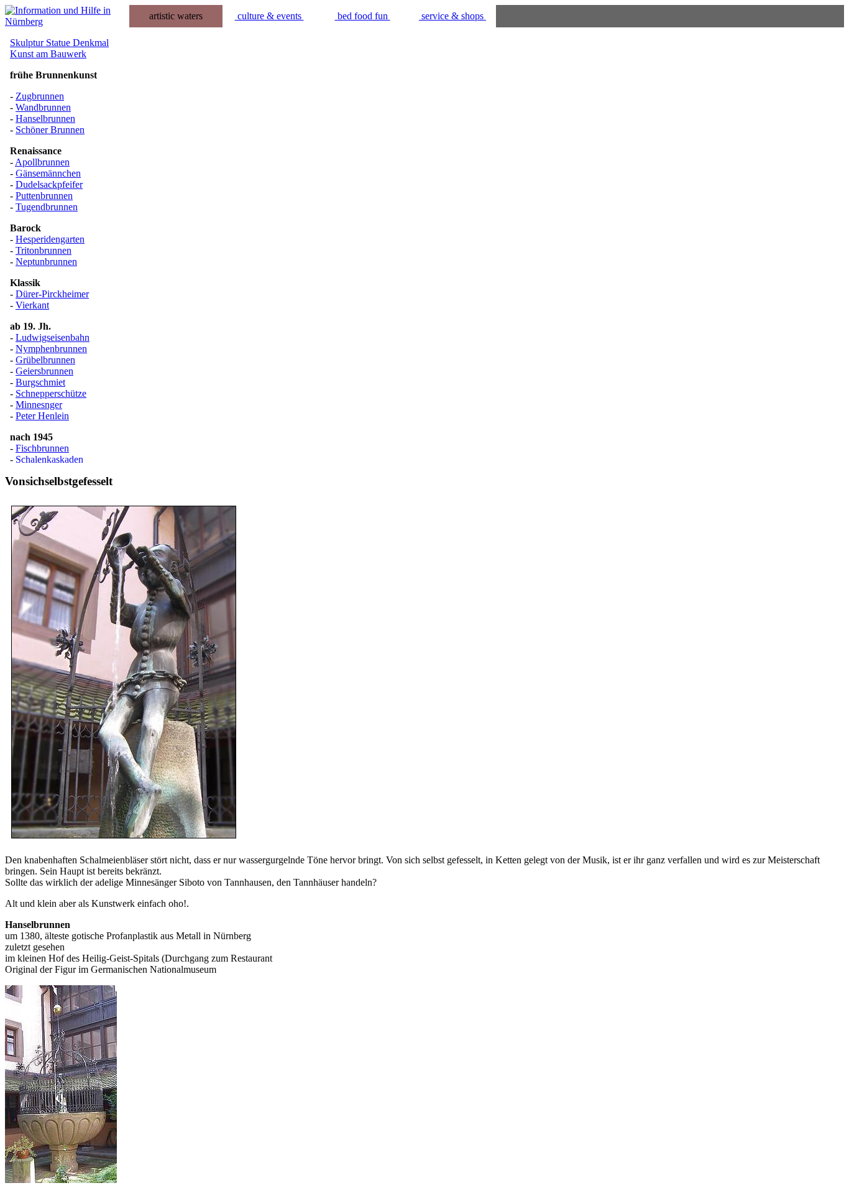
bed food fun (362, 16)
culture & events (269, 16)
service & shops (452, 16)
